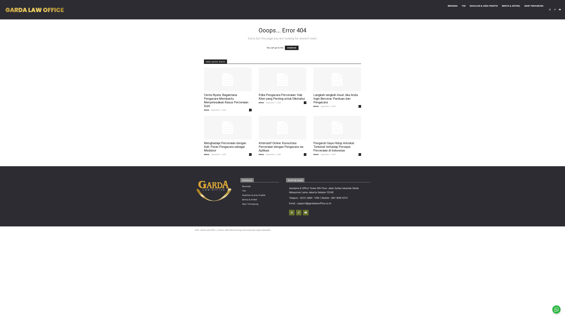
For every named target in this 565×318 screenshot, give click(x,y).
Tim (464, 5)
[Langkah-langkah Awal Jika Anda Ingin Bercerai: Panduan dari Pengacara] (337, 79)
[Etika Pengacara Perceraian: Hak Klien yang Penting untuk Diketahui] (282, 79)
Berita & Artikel (511, 5)
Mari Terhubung (533, 5)
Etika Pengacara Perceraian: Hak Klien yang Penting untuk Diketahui (282, 96)
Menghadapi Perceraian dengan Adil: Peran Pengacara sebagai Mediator (225, 146)
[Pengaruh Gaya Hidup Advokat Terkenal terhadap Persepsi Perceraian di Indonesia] (337, 127)
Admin (206, 110)
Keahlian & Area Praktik (484, 5)
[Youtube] (560, 9)
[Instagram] (550, 9)
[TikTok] (555, 9)
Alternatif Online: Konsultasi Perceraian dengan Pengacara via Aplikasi (281, 146)
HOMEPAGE (291, 48)
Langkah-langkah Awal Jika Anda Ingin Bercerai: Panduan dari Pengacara (335, 98)
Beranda (453, 5)
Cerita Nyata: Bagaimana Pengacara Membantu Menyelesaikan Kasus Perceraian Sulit (226, 100)
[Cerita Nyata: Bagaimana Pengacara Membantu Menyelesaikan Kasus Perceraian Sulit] (228, 79)
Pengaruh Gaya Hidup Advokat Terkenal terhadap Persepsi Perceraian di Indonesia (333, 146)
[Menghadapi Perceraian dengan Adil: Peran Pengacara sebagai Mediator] (228, 127)
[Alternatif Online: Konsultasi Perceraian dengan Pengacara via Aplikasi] (282, 127)
